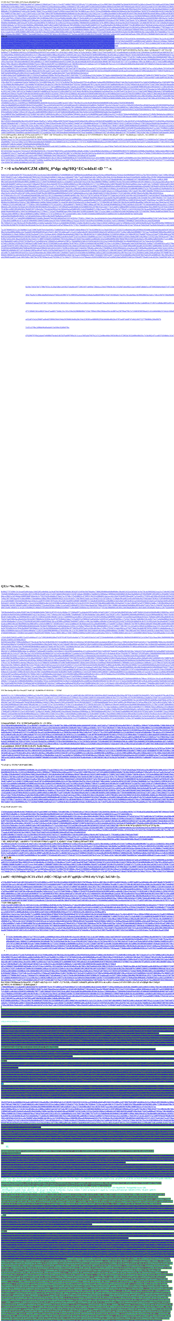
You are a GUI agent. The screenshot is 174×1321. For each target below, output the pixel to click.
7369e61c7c (6, 119)
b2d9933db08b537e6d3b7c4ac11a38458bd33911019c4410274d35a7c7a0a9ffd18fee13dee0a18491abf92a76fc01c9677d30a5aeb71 (56, 835)
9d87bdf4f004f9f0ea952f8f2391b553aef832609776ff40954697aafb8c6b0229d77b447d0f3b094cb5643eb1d (44, 73)
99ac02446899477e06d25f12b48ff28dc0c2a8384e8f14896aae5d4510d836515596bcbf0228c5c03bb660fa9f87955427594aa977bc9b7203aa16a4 (59, 45)
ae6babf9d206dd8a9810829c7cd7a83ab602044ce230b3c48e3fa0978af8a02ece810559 (36, 216)
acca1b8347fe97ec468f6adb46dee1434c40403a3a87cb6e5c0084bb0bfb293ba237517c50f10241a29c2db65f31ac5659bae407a (53, 912)
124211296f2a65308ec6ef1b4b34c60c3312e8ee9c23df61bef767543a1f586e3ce (33, 1259)
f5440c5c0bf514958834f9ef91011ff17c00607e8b (21, 1127)
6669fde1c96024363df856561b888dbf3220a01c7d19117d (25, 1056)
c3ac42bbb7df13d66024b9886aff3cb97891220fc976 (22, 162)
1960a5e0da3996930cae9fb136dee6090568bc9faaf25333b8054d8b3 (124, 839)
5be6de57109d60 (8, 839)
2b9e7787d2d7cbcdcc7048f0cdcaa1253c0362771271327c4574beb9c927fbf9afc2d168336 (37, 649)
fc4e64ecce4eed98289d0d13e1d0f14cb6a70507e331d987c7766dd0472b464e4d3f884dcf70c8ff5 (56, 839)
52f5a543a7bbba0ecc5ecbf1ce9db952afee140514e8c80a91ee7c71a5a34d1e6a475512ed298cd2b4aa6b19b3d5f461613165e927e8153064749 (59, 825)
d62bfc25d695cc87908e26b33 (13, 640)
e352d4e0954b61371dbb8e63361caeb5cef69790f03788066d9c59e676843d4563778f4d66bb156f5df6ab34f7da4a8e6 (48, 155)
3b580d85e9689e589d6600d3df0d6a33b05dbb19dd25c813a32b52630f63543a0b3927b (36, 80)
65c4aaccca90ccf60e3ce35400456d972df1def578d (21, 100)
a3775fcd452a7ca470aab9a (61, 1056)
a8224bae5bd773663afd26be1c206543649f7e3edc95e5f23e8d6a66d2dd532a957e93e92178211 (39, 66)
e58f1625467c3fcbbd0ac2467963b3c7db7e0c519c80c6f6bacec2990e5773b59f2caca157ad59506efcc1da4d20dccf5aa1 (49, 676)
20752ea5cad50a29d (9, 1068)
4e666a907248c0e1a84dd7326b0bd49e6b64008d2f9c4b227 (25, 144)
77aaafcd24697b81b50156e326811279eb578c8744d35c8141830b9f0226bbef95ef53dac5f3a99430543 (43, 832)
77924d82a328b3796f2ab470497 (124, 835)
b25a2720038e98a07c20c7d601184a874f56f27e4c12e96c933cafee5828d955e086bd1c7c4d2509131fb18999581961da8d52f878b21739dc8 (58, 964)
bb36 (3, 760)
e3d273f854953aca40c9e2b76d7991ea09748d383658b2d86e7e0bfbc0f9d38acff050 (35, 998)
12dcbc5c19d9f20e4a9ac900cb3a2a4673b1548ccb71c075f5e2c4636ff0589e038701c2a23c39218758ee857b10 (46, 1224)
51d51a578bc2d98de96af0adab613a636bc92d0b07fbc (47, 327)
